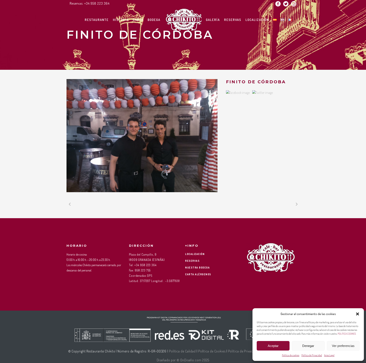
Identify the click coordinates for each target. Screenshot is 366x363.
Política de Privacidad (311, 355)
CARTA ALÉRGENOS (198, 274)
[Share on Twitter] (262, 92)
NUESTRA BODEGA (197, 267)
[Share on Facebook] (238, 92)
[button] (357, 314)
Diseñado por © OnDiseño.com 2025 (183, 360)
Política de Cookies (212, 351)
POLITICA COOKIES (347, 333)
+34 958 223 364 (97, 3)
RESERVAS (192, 260)
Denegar (308, 346)
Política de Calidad (182, 351)
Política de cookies (290, 355)
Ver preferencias (343, 346)
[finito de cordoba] (142, 135)
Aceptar (273, 346)
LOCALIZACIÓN (195, 254)
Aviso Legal (329, 355)
